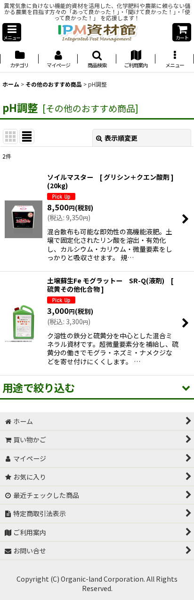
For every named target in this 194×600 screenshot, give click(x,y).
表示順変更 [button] (121, 138)
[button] (11, 32)
